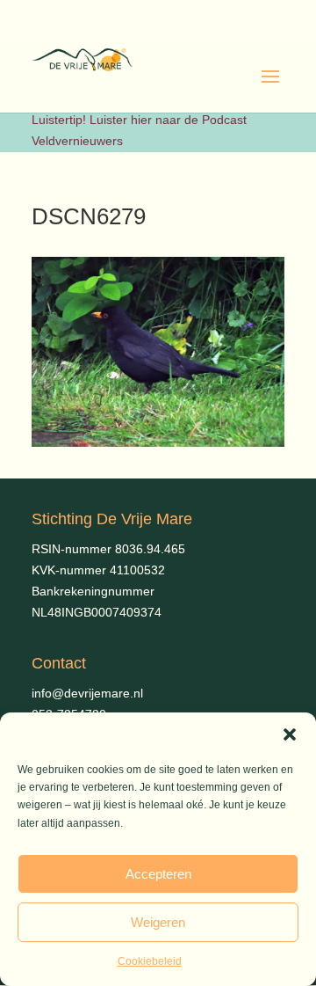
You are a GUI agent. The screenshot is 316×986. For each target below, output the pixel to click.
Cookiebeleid (150, 961)
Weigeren (158, 922)
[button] (289, 734)
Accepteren (158, 873)
